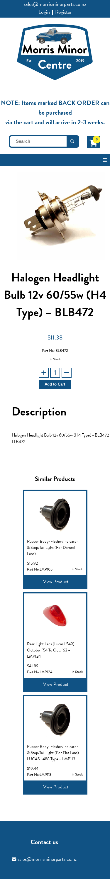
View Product (55, 581)
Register (63, 12)
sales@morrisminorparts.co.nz (55, 4)
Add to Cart (55, 384)
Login (44, 12)
